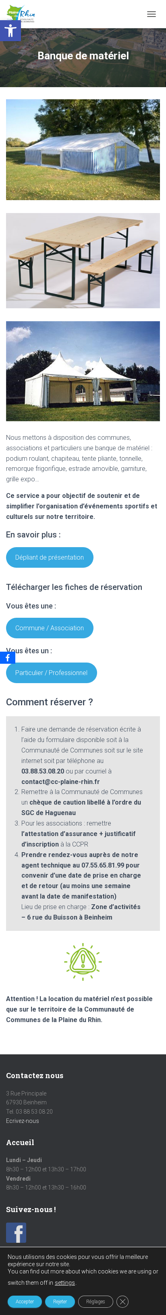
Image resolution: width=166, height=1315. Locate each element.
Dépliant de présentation (49, 557)
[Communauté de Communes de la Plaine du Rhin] (23, 14)
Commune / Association (49, 628)
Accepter (25, 1302)
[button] (10, 30)
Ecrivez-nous (22, 1121)
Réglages (95, 1302)
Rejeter (60, 1302)
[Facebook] (7, 658)
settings (65, 1282)
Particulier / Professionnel (51, 673)
